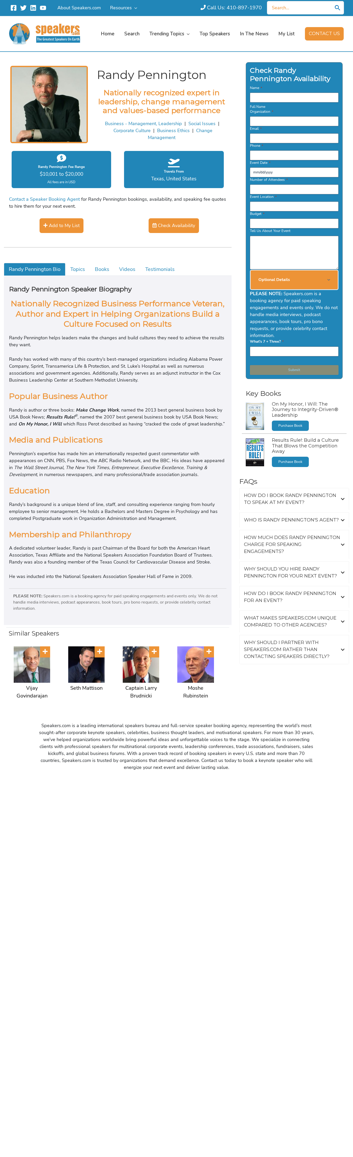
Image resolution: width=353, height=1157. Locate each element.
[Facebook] (13, 7)
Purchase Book (290, 425)
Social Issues (202, 123)
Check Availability (176, 225)
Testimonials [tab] (160, 269)
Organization (261, 111)
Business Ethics (173, 130)
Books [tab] (102, 269)
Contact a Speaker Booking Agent (44, 199)
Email (256, 128)
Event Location (263, 196)
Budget (257, 213)
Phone (256, 145)
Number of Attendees (269, 179)
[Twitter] (23, 7)
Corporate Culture (132, 130)
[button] (134, 8)
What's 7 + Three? (266, 341)
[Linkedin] (33, 7)
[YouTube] (43, 7)
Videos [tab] (127, 269)
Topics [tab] (77, 269)
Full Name (257, 107)
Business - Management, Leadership (143, 123)
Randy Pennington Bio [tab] (34, 269)
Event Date (260, 162)
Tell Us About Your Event (270, 230)
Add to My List (64, 225)
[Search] (337, 7)
